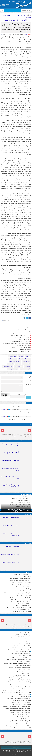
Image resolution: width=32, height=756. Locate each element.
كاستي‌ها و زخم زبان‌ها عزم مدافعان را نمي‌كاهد (20, 335)
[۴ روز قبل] (8, 429)
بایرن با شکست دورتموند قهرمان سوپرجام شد (21, 689)
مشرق (25, 34)
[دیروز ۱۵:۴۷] (25, 528)
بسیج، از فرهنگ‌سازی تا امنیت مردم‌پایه (22, 671)
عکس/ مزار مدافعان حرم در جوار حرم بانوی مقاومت (20, 341)
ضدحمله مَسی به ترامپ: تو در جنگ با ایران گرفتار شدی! (19, 677)
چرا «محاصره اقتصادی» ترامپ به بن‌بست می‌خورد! (20, 696)
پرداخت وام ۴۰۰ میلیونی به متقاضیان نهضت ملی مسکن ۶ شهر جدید (10, 486)
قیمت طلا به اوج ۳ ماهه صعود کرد (23, 500)
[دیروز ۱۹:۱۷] (25, 479)
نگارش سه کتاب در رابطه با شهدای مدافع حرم (21, 347)
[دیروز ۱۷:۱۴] (25, 520)
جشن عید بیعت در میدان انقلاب (12, 546)
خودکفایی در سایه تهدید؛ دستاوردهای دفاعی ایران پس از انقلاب (18, 726)
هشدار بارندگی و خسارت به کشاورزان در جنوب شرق (20, 712)
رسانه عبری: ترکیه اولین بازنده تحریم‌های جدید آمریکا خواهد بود (18, 708)
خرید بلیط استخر (18, 366)
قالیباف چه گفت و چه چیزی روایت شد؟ (22, 651)
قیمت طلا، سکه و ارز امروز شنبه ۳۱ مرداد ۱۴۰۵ (21, 498)
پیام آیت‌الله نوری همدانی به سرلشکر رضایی (21, 574)
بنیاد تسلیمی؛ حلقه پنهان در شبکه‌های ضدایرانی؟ (20, 638)
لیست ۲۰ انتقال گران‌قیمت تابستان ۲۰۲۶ (22, 609)
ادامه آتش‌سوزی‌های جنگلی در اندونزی (22, 665)
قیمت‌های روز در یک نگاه (26, 494)
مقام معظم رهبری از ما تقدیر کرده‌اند (22, 339)
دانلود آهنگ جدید (26, 361)
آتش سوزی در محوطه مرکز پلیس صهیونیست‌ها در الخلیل (19, 681)
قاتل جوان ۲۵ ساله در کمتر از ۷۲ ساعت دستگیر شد (20, 588)
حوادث (29, 615)
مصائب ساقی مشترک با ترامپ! (24, 594)
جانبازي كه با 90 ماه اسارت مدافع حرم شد (16, 20)
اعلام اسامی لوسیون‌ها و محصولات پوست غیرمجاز (10, 741)
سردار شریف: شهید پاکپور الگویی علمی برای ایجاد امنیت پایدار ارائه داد (16, 690)
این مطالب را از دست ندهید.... (24, 441)
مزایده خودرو (27, 366)
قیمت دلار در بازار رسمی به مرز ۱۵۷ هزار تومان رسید (20, 502)
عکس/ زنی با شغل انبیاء (25, 349)
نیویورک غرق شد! (26, 576)
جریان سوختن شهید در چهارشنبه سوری (22, 330)
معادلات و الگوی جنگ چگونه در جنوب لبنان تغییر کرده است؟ (18, 659)
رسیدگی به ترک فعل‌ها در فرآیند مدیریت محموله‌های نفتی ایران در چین (16, 685)
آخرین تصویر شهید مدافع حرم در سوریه (22, 332)
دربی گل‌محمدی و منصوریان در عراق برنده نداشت (20, 675)
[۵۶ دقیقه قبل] (25, 454)
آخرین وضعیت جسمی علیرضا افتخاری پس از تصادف (10, 477)
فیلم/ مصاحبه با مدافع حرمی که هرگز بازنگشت (21, 333)
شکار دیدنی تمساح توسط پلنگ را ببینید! (22, 586)
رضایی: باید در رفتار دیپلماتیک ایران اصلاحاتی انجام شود (19, 601)
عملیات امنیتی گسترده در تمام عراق (23, 716)
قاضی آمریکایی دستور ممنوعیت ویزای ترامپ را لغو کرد (19, 598)
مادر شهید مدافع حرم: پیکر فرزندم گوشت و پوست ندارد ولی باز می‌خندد (16, 343)
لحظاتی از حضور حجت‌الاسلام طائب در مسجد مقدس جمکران (18, 607)
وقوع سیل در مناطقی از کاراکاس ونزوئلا (22, 655)
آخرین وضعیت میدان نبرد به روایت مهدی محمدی (20, 694)
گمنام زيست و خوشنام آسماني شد (23, 345)
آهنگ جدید (10, 364)
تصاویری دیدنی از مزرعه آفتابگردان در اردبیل (10, 554)
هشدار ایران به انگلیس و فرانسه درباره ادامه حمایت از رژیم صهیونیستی (16, 706)
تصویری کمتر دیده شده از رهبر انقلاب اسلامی (21, 584)
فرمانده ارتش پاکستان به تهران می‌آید (23, 634)
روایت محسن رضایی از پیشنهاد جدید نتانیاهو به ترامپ (20, 710)
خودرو (30, 424)
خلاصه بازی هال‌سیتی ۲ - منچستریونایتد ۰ (10, 517)
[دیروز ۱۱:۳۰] (25, 536)
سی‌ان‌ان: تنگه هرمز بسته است (24, 603)
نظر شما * (28, 385)
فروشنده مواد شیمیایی (25, 369)
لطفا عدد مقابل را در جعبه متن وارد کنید (23, 394)
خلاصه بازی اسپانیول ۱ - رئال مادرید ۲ (23, 669)
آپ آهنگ (28, 356)
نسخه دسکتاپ (16, 747)
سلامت (29, 731)
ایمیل (29, 381)
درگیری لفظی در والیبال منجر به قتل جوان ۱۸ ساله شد (10, 461)
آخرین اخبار (28, 630)
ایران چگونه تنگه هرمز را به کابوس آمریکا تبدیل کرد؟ (18, 510)
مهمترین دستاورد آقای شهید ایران (23, 640)
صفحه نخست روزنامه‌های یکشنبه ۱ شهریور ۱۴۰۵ (20, 590)
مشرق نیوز (20, 4)
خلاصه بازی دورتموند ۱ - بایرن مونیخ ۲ (23, 683)
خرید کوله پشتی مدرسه (13, 369)
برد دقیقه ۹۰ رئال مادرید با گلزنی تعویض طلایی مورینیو (19, 679)
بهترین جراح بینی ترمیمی (14, 361)
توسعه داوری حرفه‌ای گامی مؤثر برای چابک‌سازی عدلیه (19, 720)
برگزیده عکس (28, 543)
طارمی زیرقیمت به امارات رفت (24, 718)
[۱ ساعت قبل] (25, 462)
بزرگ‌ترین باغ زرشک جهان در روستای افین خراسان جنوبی (19, 600)
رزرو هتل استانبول (12, 359)
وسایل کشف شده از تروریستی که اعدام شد (21, 611)
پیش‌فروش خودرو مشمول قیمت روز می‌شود (9, 435)
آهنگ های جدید (26, 364)
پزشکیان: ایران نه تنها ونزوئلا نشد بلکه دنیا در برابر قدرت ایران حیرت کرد (16, 692)
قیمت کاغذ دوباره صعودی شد (24, 496)
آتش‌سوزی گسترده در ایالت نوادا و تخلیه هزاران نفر (20, 687)
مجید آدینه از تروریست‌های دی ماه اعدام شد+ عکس (20, 578)
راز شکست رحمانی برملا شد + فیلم (23, 661)
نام (30, 377)
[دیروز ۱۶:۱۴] (23, 429)
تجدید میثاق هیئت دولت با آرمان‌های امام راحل (10, 563)
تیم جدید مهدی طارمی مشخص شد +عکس (10, 525)
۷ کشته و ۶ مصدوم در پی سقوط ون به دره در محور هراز (10, 469)
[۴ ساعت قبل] (23, 736)
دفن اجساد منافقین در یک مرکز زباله (23, 642)
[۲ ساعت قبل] (25, 565)
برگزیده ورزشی (28, 514)
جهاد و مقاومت (25, 10)
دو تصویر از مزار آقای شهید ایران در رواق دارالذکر (20, 582)
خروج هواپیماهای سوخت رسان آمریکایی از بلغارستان (20, 653)
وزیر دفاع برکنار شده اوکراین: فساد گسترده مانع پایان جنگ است (17, 722)
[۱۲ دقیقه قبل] (25, 548)
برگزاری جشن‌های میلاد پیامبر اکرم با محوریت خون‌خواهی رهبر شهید (11, 453)
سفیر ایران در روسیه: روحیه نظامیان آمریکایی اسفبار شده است (18, 698)
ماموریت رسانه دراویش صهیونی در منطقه (22, 636)
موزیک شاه (21, 356)
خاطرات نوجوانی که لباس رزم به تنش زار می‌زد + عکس (19, 351)
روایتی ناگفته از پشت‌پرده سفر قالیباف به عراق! (21, 605)
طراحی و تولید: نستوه (16, 754)
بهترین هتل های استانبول (24, 359)
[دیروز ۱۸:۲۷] (25, 487)
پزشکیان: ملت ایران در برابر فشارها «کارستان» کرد (20, 702)
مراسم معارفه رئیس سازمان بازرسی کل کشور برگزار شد (19, 657)
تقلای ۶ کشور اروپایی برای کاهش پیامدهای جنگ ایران (19, 644)
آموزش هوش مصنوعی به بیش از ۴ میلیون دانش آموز (20, 647)
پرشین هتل (18, 364)
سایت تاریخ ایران (12, 356)
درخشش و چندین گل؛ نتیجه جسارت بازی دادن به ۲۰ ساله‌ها (10, 534)
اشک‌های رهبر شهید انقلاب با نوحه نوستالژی (21, 728)
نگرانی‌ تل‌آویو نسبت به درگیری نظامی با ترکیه (21, 645)
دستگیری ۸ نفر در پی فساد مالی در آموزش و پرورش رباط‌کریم (10, 444)
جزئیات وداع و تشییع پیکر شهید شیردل (22, 337)
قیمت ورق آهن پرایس (7, 366)
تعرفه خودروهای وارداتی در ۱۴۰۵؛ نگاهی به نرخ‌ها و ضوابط (24, 435)
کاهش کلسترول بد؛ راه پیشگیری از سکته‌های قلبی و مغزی (24, 741)
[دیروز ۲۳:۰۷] (25, 471)
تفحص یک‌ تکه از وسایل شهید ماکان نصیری (21, 596)
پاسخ (4, 409)
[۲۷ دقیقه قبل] (25, 446)
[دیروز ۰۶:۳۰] (8, 736)
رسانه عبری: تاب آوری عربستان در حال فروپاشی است (19, 714)
